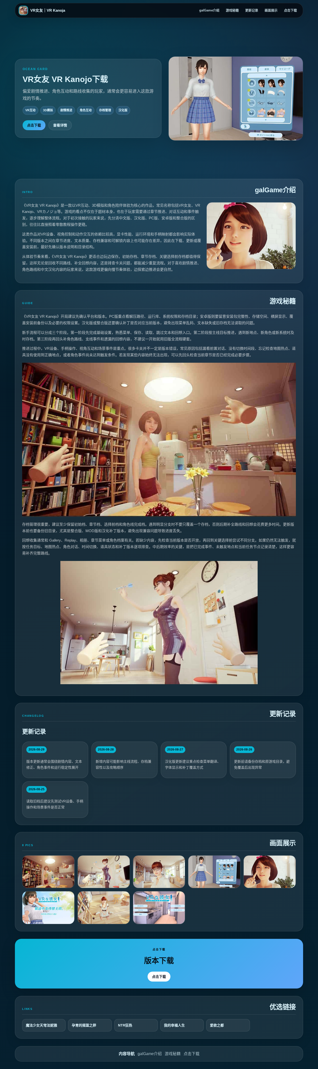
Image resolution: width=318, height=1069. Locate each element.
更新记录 (251, 10)
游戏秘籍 (232, 10)
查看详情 (60, 125)
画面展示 (271, 10)
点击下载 (290, 10)
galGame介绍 (209, 10)
